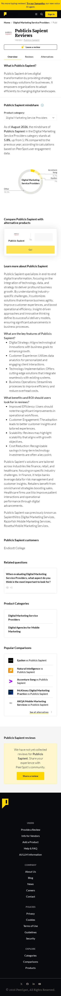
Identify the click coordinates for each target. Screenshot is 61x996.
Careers (30, 890)
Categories (30, 955)
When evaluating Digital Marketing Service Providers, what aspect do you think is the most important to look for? (28, 577)
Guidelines (31, 932)
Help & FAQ (30, 848)
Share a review (30, 776)
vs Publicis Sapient (32, 660)
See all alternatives (39, 712)
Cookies (30, 919)
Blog (30, 877)
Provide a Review (30, 829)
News (30, 883)
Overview (12, 56)
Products (30, 967)
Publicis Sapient (32, 40)
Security (30, 938)
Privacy (30, 913)
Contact (30, 896)
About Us (30, 871)
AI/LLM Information (30, 854)
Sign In (51, 14)
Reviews (29, 56)
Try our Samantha (36, 3)
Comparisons (30, 961)
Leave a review (33, 47)
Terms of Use (30, 925)
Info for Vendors (30, 835)
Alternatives (47, 56)
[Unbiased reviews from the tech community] (11, 14)
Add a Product (30, 842)
